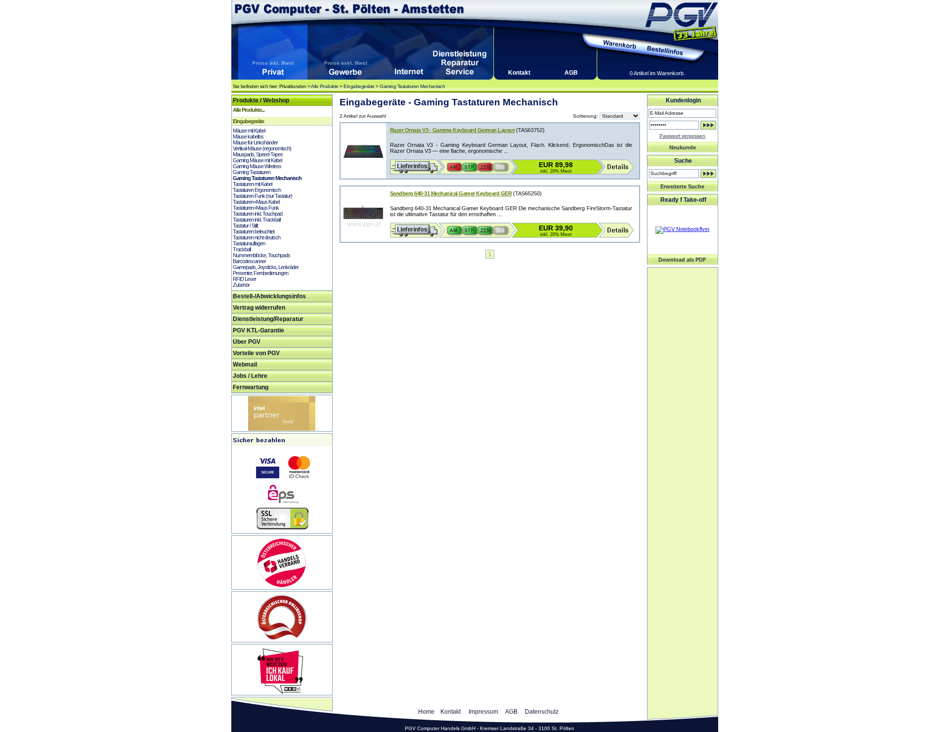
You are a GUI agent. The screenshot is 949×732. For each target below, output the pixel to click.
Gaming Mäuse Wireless (257, 166)
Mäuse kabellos (248, 136)
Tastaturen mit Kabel (252, 184)
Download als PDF (682, 260)
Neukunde (682, 147)
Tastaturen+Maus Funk (256, 208)
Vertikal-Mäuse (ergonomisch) (262, 148)
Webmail (245, 364)
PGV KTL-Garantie (258, 330)
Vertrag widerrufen (259, 307)
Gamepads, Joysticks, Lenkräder (266, 267)
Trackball (242, 249)
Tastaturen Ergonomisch (257, 190)
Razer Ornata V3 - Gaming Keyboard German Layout (452, 130)
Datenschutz (542, 711)
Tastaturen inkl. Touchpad (257, 214)
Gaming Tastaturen (251, 172)
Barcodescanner (249, 261)
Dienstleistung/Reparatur (268, 319)
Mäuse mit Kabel (249, 131)
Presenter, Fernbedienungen (260, 273)
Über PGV (246, 341)
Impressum (483, 711)
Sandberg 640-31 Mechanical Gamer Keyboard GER (451, 193)
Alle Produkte (325, 86)
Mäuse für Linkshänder (255, 142)
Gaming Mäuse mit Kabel (257, 160)
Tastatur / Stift (245, 226)
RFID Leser (244, 279)
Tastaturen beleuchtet (253, 231)
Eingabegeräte (359, 86)
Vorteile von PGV (256, 353)
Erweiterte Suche (682, 186)
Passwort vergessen (682, 135)
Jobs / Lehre (250, 375)
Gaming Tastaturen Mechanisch (412, 86)
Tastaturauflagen (249, 243)
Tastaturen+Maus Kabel (256, 202)
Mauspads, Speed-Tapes (258, 154)
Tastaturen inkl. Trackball (256, 220)
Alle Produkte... (248, 110)
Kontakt (519, 72)
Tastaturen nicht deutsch (256, 237)
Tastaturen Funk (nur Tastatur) (262, 196)
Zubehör (241, 285)
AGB (571, 72)
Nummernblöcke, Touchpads (261, 255)
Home (426, 711)
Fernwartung (250, 387)
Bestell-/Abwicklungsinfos (269, 296)
